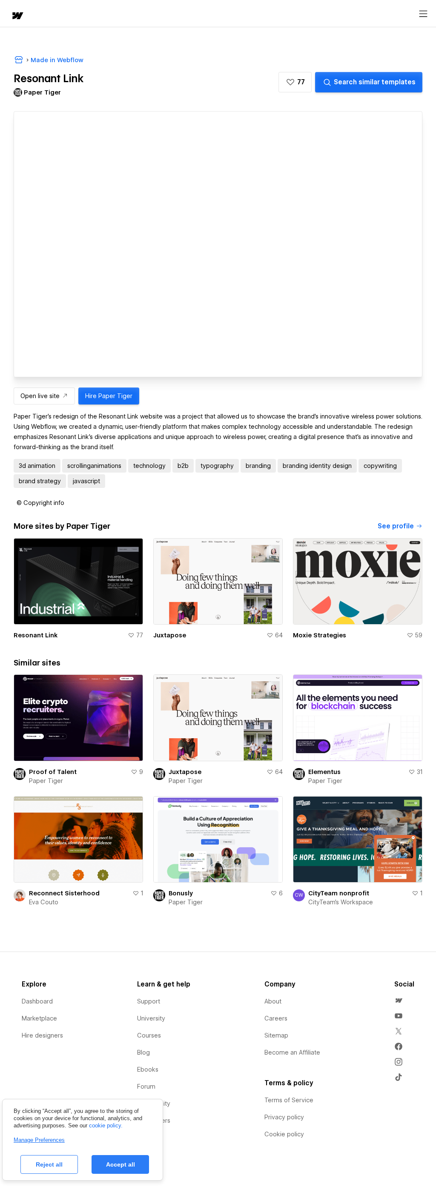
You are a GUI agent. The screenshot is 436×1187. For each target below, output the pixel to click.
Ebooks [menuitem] (147, 1069)
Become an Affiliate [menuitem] (292, 1052)
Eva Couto (43, 902)
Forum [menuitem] (146, 1086)
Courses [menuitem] (149, 1035)
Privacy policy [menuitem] (284, 1117)
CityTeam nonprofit (338, 893)
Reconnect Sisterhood (64, 893)
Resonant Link (35, 635)
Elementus (324, 771)
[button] (295, 82)
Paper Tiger (46, 780)
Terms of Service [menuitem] (288, 1100)
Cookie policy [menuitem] (284, 1134)
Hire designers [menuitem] (42, 1035)
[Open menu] (423, 14)
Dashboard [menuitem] (37, 1001)
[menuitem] (398, 1000)
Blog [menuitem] (143, 1052)
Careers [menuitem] (275, 1018)
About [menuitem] (272, 1001)
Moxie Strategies (319, 635)
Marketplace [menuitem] (39, 1018)
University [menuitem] (151, 1018)
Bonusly (181, 893)
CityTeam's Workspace (340, 902)
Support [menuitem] (148, 1001)
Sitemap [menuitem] (276, 1035)
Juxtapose (169, 635)
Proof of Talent (53, 771)
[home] (17, 16)
